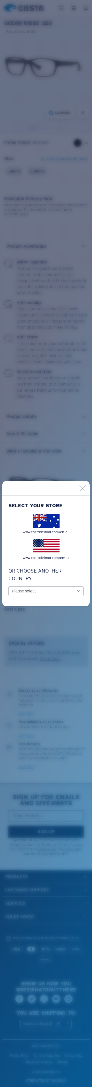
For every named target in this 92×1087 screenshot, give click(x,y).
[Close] (82, 488)
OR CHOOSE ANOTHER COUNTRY (35, 574)
